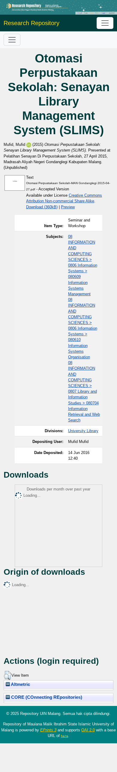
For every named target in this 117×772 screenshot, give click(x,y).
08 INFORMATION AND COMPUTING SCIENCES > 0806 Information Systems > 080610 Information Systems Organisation (82, 328)
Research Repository (31, 23)
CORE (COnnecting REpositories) (46, 697)
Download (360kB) (42, 207)
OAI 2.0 (88, 730)
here (64, 736)
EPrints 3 (48, 730)
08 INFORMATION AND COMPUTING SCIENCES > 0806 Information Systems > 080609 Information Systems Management (82, 265)
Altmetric (20, 684)
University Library (83, 431)
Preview (68, 207)
